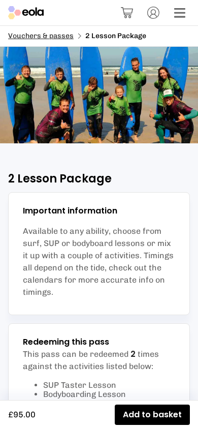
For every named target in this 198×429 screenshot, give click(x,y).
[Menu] (180, 13)
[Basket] (127, 13)
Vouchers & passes (41, 36)
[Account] (153, 13)
